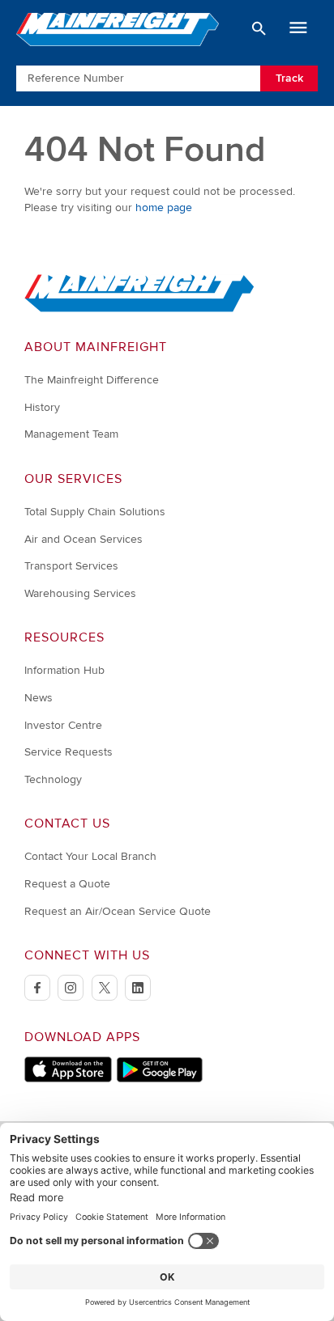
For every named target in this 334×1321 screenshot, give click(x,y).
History (42, 407)
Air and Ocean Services (83, 539)
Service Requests (68, 752)
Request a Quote (67, 884)
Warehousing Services (80, 593)
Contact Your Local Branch (90, 856)
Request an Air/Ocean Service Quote (117, 911)
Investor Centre (63, 725)
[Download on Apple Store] (68, 1079)
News (38, 698)
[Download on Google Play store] (159, 1079)
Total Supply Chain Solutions (94, 512)
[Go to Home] (139, 308)
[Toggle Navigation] (298, 28)
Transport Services (71, 566)
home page (163, 207)
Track (289, 78)
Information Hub (64, 670)
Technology (53, 779)
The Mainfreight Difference (91, 380)
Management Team (71, 434)
